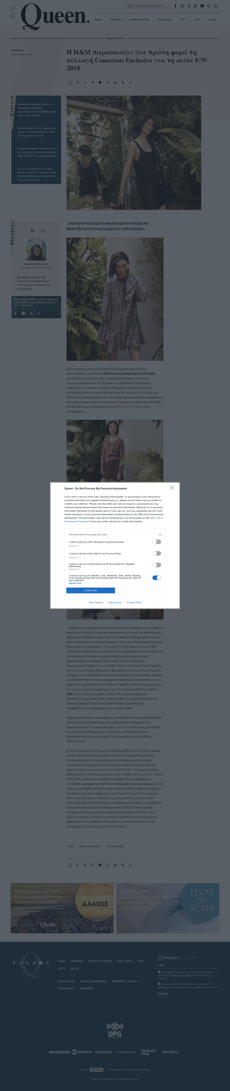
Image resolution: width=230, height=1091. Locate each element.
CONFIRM (91, 590)
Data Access (115, 602)
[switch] (156, 542)
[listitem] (115, 534)
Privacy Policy (134, 602)
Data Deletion (96, 602)
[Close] (173, 489)
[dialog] (115, 545)
